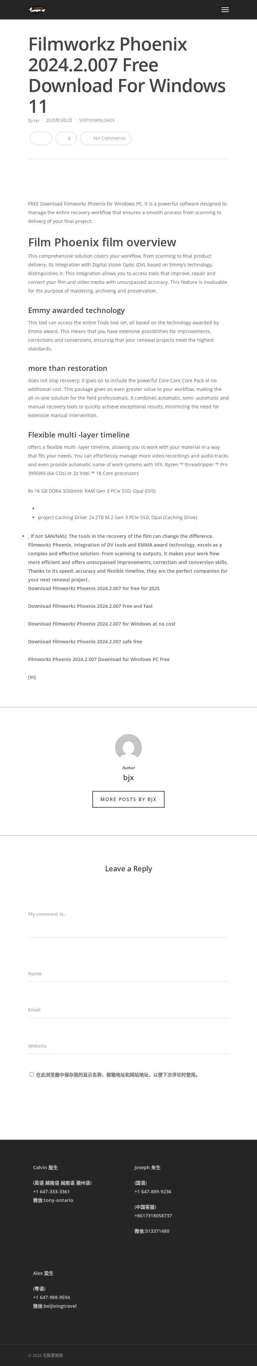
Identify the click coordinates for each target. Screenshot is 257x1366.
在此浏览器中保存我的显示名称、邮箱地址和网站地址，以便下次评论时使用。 (118, 1074)
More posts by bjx (128, 799)
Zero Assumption (47, 685)
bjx (36, 120)
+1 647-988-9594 (51, 1297)
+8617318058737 (153, 1215)
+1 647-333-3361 (51, 1191)
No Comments (108, 138)
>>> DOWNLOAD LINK (79, 184)
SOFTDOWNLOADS (97, 120)
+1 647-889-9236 (153, 1191)
